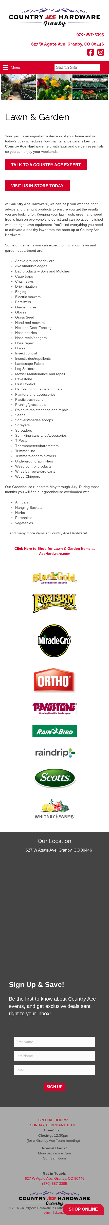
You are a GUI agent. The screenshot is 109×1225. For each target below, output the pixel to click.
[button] (104, 67)
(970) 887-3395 (54, 1183)
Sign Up (54, 1087)
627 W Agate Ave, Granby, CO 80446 (54, 1178)
